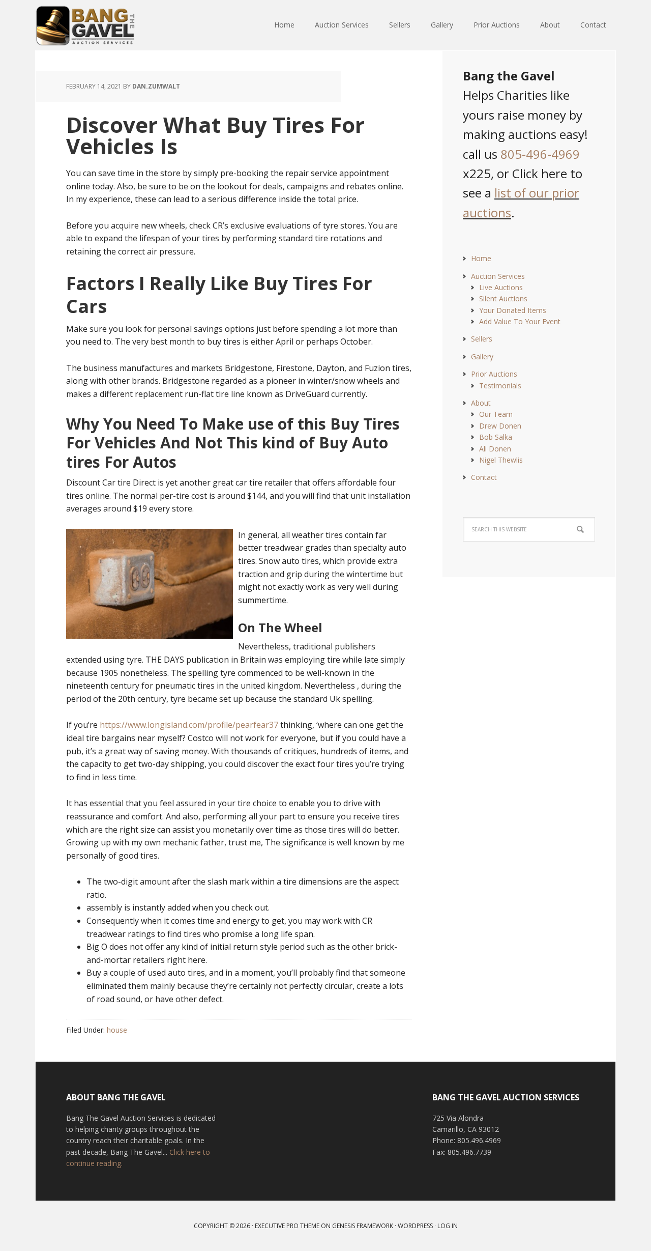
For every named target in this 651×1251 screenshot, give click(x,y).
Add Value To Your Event (519, 321)
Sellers (481, 339)
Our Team (496, 414)
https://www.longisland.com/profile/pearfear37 (189, 724)
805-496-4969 (540, 154)
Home (481, 258)
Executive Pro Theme (287, 1225)
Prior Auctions (494, 374)
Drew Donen (500, 426)
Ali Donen (495, 448)
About (481, 403)
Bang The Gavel (102, 25)
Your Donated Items (512, 310)
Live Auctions (501, 287)
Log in (447, 1225)
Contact (484, 477)
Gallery (482, 356)
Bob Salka (495, 437)
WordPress (415, 1225)
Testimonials (500, 385)
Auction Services (498, 276)
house (117, 1030)
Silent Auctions (503, 298)
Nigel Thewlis (501, 460)
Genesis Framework (362, 1225)
